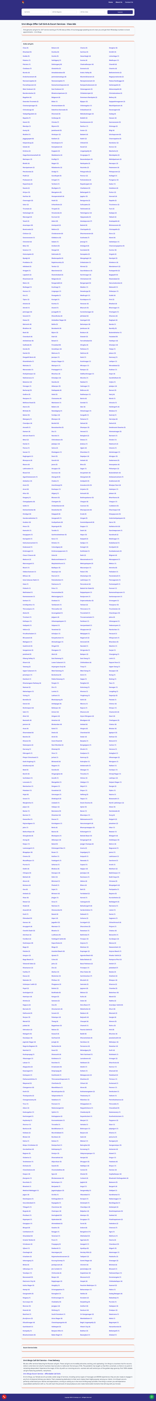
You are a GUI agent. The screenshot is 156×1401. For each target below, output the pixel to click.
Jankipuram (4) (57, 1265)
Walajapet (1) (85, 634)
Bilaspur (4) (113, 980)
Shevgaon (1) (56, 650)
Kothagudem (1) (57, 1199)
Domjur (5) (55, 1153)
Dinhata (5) (27, 1166)
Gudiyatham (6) (57, 522)
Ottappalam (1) (85, 1104)
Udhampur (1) (28, 1269)
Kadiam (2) (55, 139)
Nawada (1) (84, 860)
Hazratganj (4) (57, 1252)
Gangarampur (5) (115, 1145)
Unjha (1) (112, 382)
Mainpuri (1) (56, 366)
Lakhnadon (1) (28, 469)
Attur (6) (26, 493)
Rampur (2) (84, 370)
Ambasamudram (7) (116, 477)
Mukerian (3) (56, 976)
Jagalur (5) (84, 196)
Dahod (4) (112, 423)
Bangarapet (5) (85, 283)
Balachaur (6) (114, 993)
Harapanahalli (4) (58, 196)
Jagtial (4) (83, 1182)
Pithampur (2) (114, 469)
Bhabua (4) (55, 869)
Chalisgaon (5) (114, 720)
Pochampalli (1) (114, 584)
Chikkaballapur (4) (115, 1281)
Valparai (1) (56, 625)
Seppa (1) (83, 679)
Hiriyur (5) (26, 192)
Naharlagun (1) (28, 691)
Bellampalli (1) (114, 1331)
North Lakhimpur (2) (116, 803)
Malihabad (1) (28, 592)
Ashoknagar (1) (114, 452)
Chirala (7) (55, 122)
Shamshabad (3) (57, 275)
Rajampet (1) (27, 1219)
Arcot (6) (26, 489)
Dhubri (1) (83, 749)
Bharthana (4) (114, 498)
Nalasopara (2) (28, 745)
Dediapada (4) (56, 390)
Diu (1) (54, 431)
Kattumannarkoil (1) (30, 543)
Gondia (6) (55, 770)
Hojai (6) (26, 794)
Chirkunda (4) (56, 1273)
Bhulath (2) (84, 980)
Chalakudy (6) (85, 1112)
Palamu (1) (26, 60)
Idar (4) (82, 407)
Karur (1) (55, 539)
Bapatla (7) (27, 118)
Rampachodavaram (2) (88, 85)
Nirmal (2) (83, 266)
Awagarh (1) (84, 1244)
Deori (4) (112, 716)
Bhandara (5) (113, 642)
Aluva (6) (83, 1087)
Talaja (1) (112, 349)
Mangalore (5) (56, 192)
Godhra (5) (26, 394)
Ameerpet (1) (84, 1203)
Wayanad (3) (27, 1083)
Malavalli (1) (113, 287)
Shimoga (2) (113, 126)
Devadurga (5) (85, 291)
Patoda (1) (112, 700)
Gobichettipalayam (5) (117, 518)
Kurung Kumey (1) (58, 1261)
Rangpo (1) (55, 1232)
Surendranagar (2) (86, 312)
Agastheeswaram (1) (30, 477)
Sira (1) (25, 295)
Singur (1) (112, 1158)
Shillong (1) (56, 1310)
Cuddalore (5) (114, 506)
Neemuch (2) (113, 444)
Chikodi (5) (84, 143)
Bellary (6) (112, 97)
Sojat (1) (54, 889)
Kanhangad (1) (28, 1116)
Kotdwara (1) (56, 1058)
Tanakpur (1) (27, 1273)
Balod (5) (55, 844)
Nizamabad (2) (114, 279)
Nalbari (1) (113, 766)
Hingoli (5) (55, 646)
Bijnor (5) (55, 332)
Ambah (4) (84, 460)
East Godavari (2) (58, 89)
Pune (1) (54, 1240)
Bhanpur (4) (56, 419)
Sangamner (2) (28, 650)
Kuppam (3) (56, 151)
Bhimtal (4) (113, 1265)
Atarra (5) (26, 407)
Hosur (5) (26, 526)
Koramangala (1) (115, 1277)
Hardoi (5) (26, 353)
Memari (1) (84, 1141)
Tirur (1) (25, 1104)
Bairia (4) (83, 398)
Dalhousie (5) (27, 1013)
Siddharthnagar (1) (87, 374)
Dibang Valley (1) (29, 658)
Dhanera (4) (113, 316)
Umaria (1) (113, 448)
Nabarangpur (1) (115, 1199)
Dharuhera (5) (85, 926)
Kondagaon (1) (57, 823)
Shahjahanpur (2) (29, 374)
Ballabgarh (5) (114, 902)
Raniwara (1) (84, 877)
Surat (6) (83, 1223)
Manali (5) (26, 1021)
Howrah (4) (27, 1310)
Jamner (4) (26, 724)
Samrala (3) (84, 984)
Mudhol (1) (26, 134)
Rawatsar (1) (84, 931)
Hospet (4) (83, 1281)
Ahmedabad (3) (57, 1223)
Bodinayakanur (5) (87, 498)
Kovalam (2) (84, 1298)
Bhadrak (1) (27, 1186)
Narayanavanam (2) (87, 81)
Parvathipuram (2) (29, 85)
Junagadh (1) (56, 312)
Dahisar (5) (113, 737)
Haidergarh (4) (114, 407)
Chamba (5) (113, 988)
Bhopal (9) (26, 1228)
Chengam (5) (56, 502)
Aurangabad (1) (57, 613)
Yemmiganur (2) (86, 213)
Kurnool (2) (55, 217)
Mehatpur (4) (113, 1042)
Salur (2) (26, 205)
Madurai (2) (27, 559)
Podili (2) (26, 176)
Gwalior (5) (55, 1228)
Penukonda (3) (28, 172)
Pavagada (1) (56, 295)
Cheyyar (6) (84, 502)
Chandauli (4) (27, 337)
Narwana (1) (113, 906)
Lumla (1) (55, 691)
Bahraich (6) (27, 324)
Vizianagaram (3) (86, 89)
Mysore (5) (55, 126)
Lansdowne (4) (85, 1058)
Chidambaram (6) (58, 506)
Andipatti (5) (84, 481)
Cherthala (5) (56, 1083)
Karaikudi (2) (113, 535)
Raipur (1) (26, 844)
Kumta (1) (55, 304)
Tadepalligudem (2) (29, 114)
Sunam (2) (55, 1013)
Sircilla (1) (55, 1195)
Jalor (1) (25, 827)
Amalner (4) (56, 720)
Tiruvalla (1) (56, 1125)
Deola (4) (55, 733)
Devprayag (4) (56, 1071)
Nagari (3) (55, 163)
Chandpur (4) (27, 423)
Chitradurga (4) (28, 110)
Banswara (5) (56, 811)
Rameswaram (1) (29, 596)
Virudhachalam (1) (29, 634)
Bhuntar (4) (113, 1034)
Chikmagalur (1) (86, 106)
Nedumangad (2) (58, 1108)
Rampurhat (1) (57, 1145)
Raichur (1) (84, 126)
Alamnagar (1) (114, 1252)
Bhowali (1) (113, 1269)
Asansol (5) (113, 1285)
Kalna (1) (26, 1141)
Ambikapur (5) (114, 840)
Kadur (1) (112, 184)
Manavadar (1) (28, 370)
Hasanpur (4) (56, 572)
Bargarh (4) (113, 1186)
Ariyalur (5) (84, 489)
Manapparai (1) (114, 559)
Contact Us (129, 2)
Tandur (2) (55, 266)
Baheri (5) (26, 415)
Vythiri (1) (55, 1112)
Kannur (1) (113, 1067)
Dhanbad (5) (27, 52)
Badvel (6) (83, 225)
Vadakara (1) (56, 1100)
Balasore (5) (113, 1182)
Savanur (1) (27, 250)
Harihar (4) (26, 196)
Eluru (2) (112, 234)
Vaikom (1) (113, 1096)
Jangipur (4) (56, 1306)
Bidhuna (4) (84, 390)
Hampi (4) (26, 1290)
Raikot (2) (55, 988)
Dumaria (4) (84, 68)
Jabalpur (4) (56, 444)
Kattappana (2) (57, 1116)
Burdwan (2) (56, 1137)
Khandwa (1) (84, 452)
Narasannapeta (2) (29, 81)
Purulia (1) (112, 1302)
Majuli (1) (83, 786)
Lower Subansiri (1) (58, 662)
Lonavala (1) (27, 782)
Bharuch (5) (84, 308)
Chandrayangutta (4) (59, 1322)
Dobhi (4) (26, 869)
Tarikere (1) (55, 184)
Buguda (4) (27, 1211)
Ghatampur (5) (85, 576)
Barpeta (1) (84, 741)
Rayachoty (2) (27, 184)
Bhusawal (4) (27, 638)
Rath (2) (83, 555)
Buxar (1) (55, 852)
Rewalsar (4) (113, 1046)
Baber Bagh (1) (57, 1335)
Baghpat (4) (113, 320)
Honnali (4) (113, 196)
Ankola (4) (26, 304)
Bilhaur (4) (26, 576)
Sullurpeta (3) (85, 205)
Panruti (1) (55, 576)
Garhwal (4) (56, 1038)
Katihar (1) (55, 856)
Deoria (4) (112, 1240)
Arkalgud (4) (84, 246)
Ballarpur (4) (56, 708)
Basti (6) (26, 332)
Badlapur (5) (56, 568)
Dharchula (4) (114, 1063)
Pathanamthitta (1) (30, 1079)
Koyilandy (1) (27, 1120)
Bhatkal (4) (113, 304)
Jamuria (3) (113, 1137)
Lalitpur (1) (113, 361)
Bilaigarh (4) (113, 836)
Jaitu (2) (54, 964)
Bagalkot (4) (27, 97)
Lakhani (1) (56, 695)
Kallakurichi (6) (114, 526)
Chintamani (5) (85, 279)
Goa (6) (25, 889)
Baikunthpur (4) (28, 832)
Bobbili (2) (83, 118)
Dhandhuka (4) (57, 316)
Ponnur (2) (84, 176)
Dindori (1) (113, 440)
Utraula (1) (113, 403)
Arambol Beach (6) (58, 951)
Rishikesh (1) (113, 1054)
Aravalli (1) (26, 427)
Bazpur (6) (55, 1277)
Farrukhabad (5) (86, 341)
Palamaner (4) (114, 167)
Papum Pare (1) (114, 662)
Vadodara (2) (113, 1223)
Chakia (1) (55, 481)
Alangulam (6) (85, 477)
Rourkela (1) (27, 1182)
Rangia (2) (112, 786)
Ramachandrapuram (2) (60, 85)
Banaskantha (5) (57, 427)
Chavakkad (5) (114, 1108)
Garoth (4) (55, 460)
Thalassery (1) (85, 1096)
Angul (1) (83, 1186)
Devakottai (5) (57, 510)
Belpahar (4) (84, 1211)
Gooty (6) (26, 130)
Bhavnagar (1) (114, 308)
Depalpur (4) (84, 456)
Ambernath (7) (85, 766)
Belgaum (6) (56, 97)
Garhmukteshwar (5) (59, 535)
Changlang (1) (114, 654)
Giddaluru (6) (56, 238)
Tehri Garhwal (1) (86, 1054)
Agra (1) (112, 1232)
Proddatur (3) (27, 262)
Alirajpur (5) (113, 456)
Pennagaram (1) (115, 580)
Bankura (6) (27, 1129)
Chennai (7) (113, 1228)
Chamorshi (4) (114, 712)
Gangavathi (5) (28, 1294)
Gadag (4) (112, 114)
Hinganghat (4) (57, 774)
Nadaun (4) (84, 1013)
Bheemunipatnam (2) (59, 93)
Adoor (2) (26, 1108)
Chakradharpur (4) (87, 64)
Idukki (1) (83, 1067)
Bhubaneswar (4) (58, 1178)
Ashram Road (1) (29, 436)
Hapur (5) (83, 535)
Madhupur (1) (114, 60)
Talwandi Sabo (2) (29, 964)
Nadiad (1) (84, 382)
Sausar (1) (26, 452)
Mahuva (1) (56, 353)
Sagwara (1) (113, 918)
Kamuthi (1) (27, 530)
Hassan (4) (112, 118)
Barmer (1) (26, 815)
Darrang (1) (27, 749)
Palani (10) (84, 572)
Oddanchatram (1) (29, 572)
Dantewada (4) (114, 811)
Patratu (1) (26, 64)
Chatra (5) (83, 48)
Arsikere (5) (56, 246)
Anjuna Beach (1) (115, 951)
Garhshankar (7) (86, 976)
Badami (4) (84, 134)
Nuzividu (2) (84, 167)
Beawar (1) (113, 832)
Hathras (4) (84, 353)
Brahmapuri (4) (28, 708)
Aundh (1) (55, 778)
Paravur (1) (113, 1087)
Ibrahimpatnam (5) (116, 1211)
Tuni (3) (111, 209)
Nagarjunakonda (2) (116, 77)
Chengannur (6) (28, 1087)
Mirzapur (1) (84, 366)
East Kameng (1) (57, 658)
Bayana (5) (113, 894)
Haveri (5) (26, 122)
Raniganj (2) (113, 1141)
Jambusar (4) (84, 328)
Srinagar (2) (113, 1058)
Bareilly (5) (113, 328)
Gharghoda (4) (28, 836)
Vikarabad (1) (85, 1195)
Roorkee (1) (56, 1063)
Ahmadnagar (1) (57, 642)
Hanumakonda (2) (115, 283)
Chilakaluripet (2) (86, 93)
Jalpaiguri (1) (113, 1129)
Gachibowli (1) (28, 1327)
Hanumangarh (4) (86, 823)
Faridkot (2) (27, 939)
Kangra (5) (55, 997)
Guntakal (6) (84, 250)
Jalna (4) (112, 617)
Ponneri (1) (113, 588)
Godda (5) (26, 56)
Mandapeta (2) (114, 155)
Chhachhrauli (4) (115, 922)
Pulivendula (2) (85, 180)
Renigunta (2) (85, 200)
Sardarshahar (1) (86, 910)
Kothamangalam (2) (87, 1091)
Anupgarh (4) (27, 926)
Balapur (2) (84, 654)
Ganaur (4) (26, 922)
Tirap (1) (83, 667)
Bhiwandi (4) (56, 762)
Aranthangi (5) (57, 485)
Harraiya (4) (113, 419)
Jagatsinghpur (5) (58, 1190)
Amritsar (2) (27, 935)
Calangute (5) (85, 902)
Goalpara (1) (84, 753)
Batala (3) (112, 972)
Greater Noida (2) (29, 1240)
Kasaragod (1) (28, 1071)
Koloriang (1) (84, 687)
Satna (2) (55, 448)
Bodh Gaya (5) (114, 877)
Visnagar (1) (27, 386)
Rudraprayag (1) (28, 1054)
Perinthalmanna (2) (116, 1100)
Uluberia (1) (27, 1158)
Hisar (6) (26, 898)
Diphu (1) (112, 790)
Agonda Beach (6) (86, 955)
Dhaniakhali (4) (57, 1158)
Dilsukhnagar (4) (29, 1322)
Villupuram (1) (114, 638)
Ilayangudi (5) (56, 526)
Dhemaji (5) (56, 749)
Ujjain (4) (83, 448)
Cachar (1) (112, 745)
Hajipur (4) (84, 869)
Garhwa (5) (84, 52)
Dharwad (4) (56, 114)
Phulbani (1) (27, 1215)
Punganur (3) (113, 180)
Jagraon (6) (84, 988)
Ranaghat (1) (56, 1294)
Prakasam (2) (27, 180)
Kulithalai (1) (85, 551)
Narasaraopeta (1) (58, 81)
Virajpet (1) (27, 271)
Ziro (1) (54, 687)
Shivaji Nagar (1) (115, 774)
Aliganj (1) (55, 493)
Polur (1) (55, 588)
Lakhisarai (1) (114, 856)
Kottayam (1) (27, 1075)
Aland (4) (112, 238)
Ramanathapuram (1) (117, 592)
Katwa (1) (55, 1141)
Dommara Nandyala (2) (88, 97)
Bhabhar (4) (27, 328)
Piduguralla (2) (85, 172)
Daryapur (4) (113, 671)
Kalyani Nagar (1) (115, 782)
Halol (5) (54, 394)
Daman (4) (26, 431)
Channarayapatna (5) (116, 246)
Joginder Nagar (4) (29, 1042)
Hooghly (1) (56, 1285)
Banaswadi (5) (28, 1277)
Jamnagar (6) (27, 312)
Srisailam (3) (27, 1257)
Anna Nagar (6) (57, 1318)
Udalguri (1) (84, 782)
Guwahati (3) (56, 790)
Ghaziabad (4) (28, 1236)
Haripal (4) (84, 1158)
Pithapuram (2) (114, 172)
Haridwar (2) (84, 1042)
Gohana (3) (84, 918)
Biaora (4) (26, 464)
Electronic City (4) (29, 1281)
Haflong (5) (84, 794)
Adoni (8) (55, 221)
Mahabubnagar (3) (87, 114)
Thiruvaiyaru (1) (28, 609)
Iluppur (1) (84, 526)
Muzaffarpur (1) (28, 860)
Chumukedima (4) (58, 1170)
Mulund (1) (113, 741)
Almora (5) (112, 1021)
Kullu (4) (83, 997)
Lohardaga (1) (114, 56)
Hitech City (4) (85, 1327)
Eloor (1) (112, 1125)
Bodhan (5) (84, 1331)
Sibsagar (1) (84, 770)
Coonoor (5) (84, 506)
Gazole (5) (55, 1166)
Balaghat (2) (84, 436)
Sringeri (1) (55, 180)
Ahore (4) (26, 881)
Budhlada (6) (56, 993)
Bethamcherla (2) (115, 73)
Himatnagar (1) (85, 411)
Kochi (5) (26, 1091)
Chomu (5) (26, 856)
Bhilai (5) (26, 1265)
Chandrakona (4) (29, 1170)
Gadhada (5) (27, 345)
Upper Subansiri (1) (29, 671)
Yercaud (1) (113, 634)
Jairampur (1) (27, 675)
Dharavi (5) (27, 741)
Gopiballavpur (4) (115, 1174)
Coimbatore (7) (28, 1232)
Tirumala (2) (27, 209)
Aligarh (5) (112, 1248)
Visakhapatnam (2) (116, 1219)
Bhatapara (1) (56, 836)
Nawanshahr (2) (115, 947)
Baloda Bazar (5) (86, 836)
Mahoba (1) (27, 366)
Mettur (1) (112, 563)
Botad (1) (55, 341)
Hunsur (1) (26, 291)
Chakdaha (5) (56, 1302)
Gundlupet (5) (56, 176)
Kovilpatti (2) (113, 547)
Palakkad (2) (113, 1075)
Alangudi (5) (56, 477)
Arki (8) (111, 1030)
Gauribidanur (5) (86, 271)
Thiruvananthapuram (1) (61, 1079)
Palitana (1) (84, 349)
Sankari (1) (26, 601)
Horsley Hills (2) (85, 1252)
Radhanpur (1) (85, 394)
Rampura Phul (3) (115, 959)
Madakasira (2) (57, 155)
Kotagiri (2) (84, 547)
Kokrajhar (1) (85, 762)
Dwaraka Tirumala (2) (30, 102)
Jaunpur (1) (55, 357)
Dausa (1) (55, 819)
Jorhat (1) (55, 757)
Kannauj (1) (113, 357)
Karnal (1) (83, 898)
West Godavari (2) (29, 89)
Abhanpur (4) (56, 840)
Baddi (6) (83, 1034)
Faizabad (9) (113, 337)
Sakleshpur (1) (114, 242)
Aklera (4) (83, 881)
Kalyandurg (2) (28, 143)
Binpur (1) (112, 1166)
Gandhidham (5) (115, 378)
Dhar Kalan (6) (85, 972)
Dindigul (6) (27, 514)
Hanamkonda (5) (115, 1327)
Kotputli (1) (84, 856)
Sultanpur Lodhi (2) (30, 984)
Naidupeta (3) (85, 163)
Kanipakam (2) (57, 147)
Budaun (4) (84, 332)
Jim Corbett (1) (57, 1269)
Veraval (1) (84, 431)
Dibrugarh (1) (27, 753)
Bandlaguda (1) (114, 1203)
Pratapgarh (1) (57, 370)
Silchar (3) (83, 778)
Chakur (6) (112, 724)
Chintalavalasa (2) (115, 93)
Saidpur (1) (84, 543)
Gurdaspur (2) (114, 939)
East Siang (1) (85, 658)
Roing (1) (112, 675)
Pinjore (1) (112, 926)
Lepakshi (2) (27, 275)
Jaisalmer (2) (113, 823)
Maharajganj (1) (57, 596)
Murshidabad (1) (57, 1133)
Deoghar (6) (113, 48)
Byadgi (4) (26, 258)
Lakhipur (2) (113, 778)
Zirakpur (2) (113, 1310)
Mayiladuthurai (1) (58, 563)
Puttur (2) (112, 192)
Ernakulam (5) (57, 1067)
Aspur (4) (55, 918)
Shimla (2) (26, 1001)
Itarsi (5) (55, 456)
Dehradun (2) (27, 1030)
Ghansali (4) (113, 1071)
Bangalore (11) (85, 1232)
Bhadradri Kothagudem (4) (118, 1178)
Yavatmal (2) (56, 630)
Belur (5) (26, 246)
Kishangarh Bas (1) (58, 848)
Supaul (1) (83, 865)
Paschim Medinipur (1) (88, 1285)
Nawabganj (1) (57, 411)
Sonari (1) (26, 799)
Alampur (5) (84, 1215)
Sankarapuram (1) (115, 596)
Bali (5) (82, 889)
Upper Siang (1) (114, 667)
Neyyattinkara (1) (86, 1108)
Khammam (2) (28, 279)
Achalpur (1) (56, 634)
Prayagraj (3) (56, 1244)
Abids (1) (112, 1318)
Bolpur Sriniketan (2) (30, 1145)
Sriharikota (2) (57, 205)
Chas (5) (25, 48)
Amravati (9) (84, 642)
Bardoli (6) (55, 423)
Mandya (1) (27, 126)
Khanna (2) (113, 984)
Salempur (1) (113, 489)
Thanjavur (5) (114, 605)
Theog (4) (55, 1021)
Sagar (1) (83, 469)
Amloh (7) (112, 964)
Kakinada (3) (56, 254)
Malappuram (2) (86, 1075)
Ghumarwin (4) (57, 1009)
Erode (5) (83, 514)
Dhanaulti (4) (56, 1054)
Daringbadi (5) (57, 1215)
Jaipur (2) (26, 807)
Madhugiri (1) (85, 295)
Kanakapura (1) (57, 143)
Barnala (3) (27, 1009)
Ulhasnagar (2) (114, 757)
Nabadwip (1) (114, 1298)
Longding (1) (113, 691)
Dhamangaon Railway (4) (32, 683)
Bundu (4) (26, 73)
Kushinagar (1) (85, 361)
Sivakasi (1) (56, 601)
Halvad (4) (83, 423)
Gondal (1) (84, 403)
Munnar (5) (27, 1306)
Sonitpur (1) (113, 770)
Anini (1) (83, 675)
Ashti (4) (83, 700)
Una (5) (54, 1005)
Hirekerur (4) (113, 262)
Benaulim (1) (113, 935)
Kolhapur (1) (27, 621)
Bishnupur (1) (85, 1129)
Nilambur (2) (84, 1100)
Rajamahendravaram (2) (60, 1257)
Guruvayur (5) (28, 1302)
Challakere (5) (85, 188)
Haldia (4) (83, 1294)
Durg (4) (112, 815)
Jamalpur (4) (84, 873)
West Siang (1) (85, 671)
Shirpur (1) (113, 708)
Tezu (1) (111, 683)
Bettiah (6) (26, 877)
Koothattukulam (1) (116, 1116)
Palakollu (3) (113, 1257)
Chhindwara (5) (57, 440)
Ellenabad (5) (27, 918)
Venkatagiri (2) (28, 213)
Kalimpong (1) (57, 1149)
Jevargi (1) (83, 242)
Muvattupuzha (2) (58, 1091)
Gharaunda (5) (57, 910)
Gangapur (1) (27, 1223)
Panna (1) (26, 448)
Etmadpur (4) (56, 378)
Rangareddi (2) (57, 283)
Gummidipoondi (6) (87, 522)
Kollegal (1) (113, 176)
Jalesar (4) (112, 493)
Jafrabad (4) (84, 316)
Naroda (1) (55, 436)
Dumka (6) (55, 52)
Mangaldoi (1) (56, 782)
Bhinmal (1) (56, 881)
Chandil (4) (113, 64)
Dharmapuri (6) (114, 510)
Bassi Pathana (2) (86, 964)
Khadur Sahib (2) (115, 955)
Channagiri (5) (28, 200)
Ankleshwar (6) (28, 341)
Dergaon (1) (56, 786)
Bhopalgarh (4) (114, 885)
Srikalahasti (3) (85, 110)
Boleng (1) (112, 679)
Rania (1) (112, 914)
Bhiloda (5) (26, 411)
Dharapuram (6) (86, 510)
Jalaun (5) (112, 353)
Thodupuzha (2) (28, 1096)
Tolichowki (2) (85, 209)
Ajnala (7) (55, 955)
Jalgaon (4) (55, 617)
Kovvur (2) (112, 147)
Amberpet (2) (113, 1207)
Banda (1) (112, 324)
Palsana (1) (84, 419)
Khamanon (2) (28, 968)
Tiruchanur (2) (114, 205)
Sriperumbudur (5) (86, 601)
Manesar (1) (56, 926)
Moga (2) (55, 947)
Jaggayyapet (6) (28, 139)
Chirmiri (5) (84, 1265)
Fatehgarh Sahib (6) (59, 939)
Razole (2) (26, 188)
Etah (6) (54, 337)
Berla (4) (54, 827)
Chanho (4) (113, 68)
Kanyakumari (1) (58, 638)
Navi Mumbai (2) (57, 745)
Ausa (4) (25, 728)
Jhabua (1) (83, 444)
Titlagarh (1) (27, 1207)
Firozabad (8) (56, 345)
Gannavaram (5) (115, 122)
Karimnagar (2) (85, 275)
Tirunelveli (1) (85, 613)
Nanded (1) (84, 646)
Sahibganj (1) (56, 60)
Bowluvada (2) (28, 229)
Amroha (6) (113, 568)
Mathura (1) (113, 1236)
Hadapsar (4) (113, 1306)
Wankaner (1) (56, 403)
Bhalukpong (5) (57, 700)
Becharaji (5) (27, 390)
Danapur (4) (56, 873)
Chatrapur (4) (56, 1211)
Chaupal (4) (84, 1021)
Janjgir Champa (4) (87, 844)
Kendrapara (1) (28, 1199)
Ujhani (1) (26, 1248)
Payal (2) (26, 988)
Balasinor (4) (27, 382)
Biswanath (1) (114, 799)
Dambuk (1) (27, 679)
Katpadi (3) (84, 539)
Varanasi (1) (56, 1236)
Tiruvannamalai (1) (87, 617)
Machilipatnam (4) (115, 106)
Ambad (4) (83, 724)
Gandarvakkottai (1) (30, 518)
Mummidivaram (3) (87, 77)
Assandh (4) (27, 910)
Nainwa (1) (55, 906)
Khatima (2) (84, 1079)
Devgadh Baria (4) (29, 357)
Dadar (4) (83, 737)
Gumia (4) (83, 60)
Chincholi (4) (27, 242)
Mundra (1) (84, 378)
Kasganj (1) (27, 498)
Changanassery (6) (29, 1100)
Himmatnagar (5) (115, 431)
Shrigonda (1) (85, 650)
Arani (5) (26, 485)
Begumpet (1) (114, 1322)
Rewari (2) (26, 902)
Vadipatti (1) (27, 625)
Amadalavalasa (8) (58, 73)
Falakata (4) (113, 1162)
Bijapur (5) (84, 102)
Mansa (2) (112, 943)
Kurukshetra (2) (114, 898)
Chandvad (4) (85, 733)
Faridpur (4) (56, 415)
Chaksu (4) (113, 931)
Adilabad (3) (27, 266)
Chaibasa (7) (27, 68)
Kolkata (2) (27, 1133)
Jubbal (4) (26, 1026)
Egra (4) (54, 1174)
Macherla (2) (113, 151)
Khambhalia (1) (28, 361)
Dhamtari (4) (56, 815)
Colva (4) (55, 959)
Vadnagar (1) (84, 386)
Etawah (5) (84, 337)
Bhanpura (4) (27, 460)
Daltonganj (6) (57, 64)
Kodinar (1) (113, 370)
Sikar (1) (112, 827)
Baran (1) (83, 811)
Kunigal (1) (55, 299)
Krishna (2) (27, 151)
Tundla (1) (55, 530)
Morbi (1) (112, 398)
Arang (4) (26, 840)
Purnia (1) (26, 865)
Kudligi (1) (55, 159)
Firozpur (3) (84, 939)
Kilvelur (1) (55, 543)
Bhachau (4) (56, 374)
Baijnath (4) (84, 1017)
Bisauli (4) (26, 473)
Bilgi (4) (111, 130)
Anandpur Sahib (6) (116, 1005)
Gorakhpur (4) (57, 349)
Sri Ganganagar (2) (87, 1314)
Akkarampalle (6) (115, 89)
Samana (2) (56, 1001)
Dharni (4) (26, 662)
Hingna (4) (84, 728)
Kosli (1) (25, 914)
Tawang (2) (27, 667)
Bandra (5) (26, 737)
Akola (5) (26, 613)
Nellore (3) (55, 229)
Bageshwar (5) (57, 1026)
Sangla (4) (112, 1017)
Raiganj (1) (26, 1298)
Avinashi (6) (84, 493)
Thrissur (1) (113, 1079)
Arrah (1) (112, 865)
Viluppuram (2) (85, 630)
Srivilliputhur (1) (28, 605)
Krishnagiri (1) (28, 551)
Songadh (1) (84, 415)
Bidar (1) (55, 102)
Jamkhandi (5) (57, 130)
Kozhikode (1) (56, 1075)
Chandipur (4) (85, 1207)
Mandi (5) (112, 997)
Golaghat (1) (113, 753)
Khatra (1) (112, 1133)
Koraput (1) (84, 1199)
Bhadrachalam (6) (29, 1335)
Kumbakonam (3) (115, 551)
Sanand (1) (26, 316)
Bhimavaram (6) (115, 225)
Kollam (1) (83, 1071)
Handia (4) (55, 382)
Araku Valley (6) (85, 73)
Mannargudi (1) (28, 563)
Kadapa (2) (113, 213)
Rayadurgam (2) (86, 184)
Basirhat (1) (27, 1314)
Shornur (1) (27, 1125)
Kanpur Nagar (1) (58, 361)
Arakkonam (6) (114, 481)
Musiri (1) (26, 568)
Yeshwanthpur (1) (115, 1273)
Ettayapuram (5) (115, 514)
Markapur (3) (27, 159)
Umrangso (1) (56, 794)
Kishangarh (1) (85, 832)
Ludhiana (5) (56, 935)
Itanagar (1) (113, 687)
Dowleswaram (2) (86, 122)
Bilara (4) (83, 885)
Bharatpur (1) (85, 815)
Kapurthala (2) (57, 943)
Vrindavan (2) (27, 1244)
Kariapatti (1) (27, 539)
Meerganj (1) (27, 419)
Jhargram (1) (27, 1178)
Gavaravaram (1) (29, 238)
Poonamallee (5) (57, 592)
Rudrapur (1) (56, 489)
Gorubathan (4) (28, 1149)
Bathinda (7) (84, 935)
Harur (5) (112, 522)
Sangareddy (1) (85, 1190)
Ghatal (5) (83, 1174)
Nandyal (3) (113, 258)
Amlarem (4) (113, 1149)
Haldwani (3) (84, 1063)
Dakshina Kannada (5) (60, 110)
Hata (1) (25, 584)
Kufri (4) (112, 1050)
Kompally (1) (27, 1331)
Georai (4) (26, 704)
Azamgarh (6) (85, 320)
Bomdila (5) (27, 700)
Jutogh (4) (55, 1042)
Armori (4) (55, 712)
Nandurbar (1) (114, 630)
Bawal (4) (55, 914)
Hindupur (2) (56, 134)
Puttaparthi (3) (114, 271)
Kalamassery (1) (114, 1112)
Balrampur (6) (85, 324)
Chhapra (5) (27, 873)
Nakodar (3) (27, 980)
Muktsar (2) (84, 947)
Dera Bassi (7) (85, 1005)
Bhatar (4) (26, 1137)
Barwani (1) (113, 436)
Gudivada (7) (84, 238)
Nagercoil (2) (84, 638)
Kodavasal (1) (27, 547)
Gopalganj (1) (85, 852)
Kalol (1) (83, 357)
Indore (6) (83, 1228)
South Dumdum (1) (58, 1314)
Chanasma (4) (56, 398)
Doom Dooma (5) (86, 803)
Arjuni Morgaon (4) (87, 716)
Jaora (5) (54, 464)
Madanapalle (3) (57, 258)
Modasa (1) (113, 411)
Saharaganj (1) (28, 1261)
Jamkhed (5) (27, 654)
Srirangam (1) (114, 601)
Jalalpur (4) (113, 386)
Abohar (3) (55, 972)
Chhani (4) (84, 1083)
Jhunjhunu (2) (28, 1318)
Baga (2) (26, 947)
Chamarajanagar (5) (30, 106)
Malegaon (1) (27, 642)
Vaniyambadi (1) (86, 625)
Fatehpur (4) (113, 341)
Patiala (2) (26, 951)
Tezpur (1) (83, 799)
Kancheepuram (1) (115, 530)
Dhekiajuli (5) (56, 799)
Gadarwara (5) (114, 460)
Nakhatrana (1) (28, 378)
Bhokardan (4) (57, 724)
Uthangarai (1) (114, 621)
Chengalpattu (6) (29, 502)
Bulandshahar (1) (115, 332)
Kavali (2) (83, 147)
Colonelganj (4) (57, 547)
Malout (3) (84, 993)
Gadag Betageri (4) (115, 1294)
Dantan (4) (113, 1170)
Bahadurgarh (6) (86, 906)
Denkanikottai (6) (29, 510)
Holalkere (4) (113, 188)
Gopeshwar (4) (85, 1273)
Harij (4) (112, 394)
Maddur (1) (84, 287)
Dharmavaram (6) (86, 234)
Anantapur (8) (28, 225)
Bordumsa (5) (56, 675)
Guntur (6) (112, 250)
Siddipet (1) (113, 1190)
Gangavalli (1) (56, 518)
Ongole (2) (112, 254)
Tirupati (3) (55, 209)
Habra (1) (112, 1290)
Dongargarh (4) (85, 840)
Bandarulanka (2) (29, 93)
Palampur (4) (56, 1017)
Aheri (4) (26, 716)
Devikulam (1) (114, 1091)
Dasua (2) (26, 976)
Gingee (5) (83, 518)
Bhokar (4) (112, 728)
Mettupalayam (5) (86, 563)
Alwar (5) (112, 807)
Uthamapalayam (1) (59, 621)
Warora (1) (84, 704)
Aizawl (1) (112, 1153)
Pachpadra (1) (114, 889)
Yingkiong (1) (85, 695)
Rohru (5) (112, 1026)
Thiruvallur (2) (57, 609)
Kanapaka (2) (85, 254)
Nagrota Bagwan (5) (30, 1046)
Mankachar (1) (28, 786)
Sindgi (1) (55, 172)
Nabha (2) (112, 1001)
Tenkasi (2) (84, 605)
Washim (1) (113, 646)
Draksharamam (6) (29, 77)
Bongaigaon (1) (85, 745)
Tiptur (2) (26, 299)
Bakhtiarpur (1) (114, 873)
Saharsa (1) (55, 865)
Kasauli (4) (55, 1034)
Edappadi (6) (56, 514)
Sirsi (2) (111, 299)
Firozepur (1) (84, 968)
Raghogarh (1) (28, 456)
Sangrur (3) (27, 955)
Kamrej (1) (112, 415)
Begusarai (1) (113, 848)
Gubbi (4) (112, 295)
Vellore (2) (26, 630)
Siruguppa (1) (85, 155)
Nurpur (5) (26, 1017)
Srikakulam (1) (85, 262)
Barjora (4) (84, 1133)
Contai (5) (83, 1170)
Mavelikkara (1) (57, 1087)
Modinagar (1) (114, 539)
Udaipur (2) (55, 807)
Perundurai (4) (85, 584)
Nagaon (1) (55, 766)
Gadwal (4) (113, 1215)
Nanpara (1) (27, 398)
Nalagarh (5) (27, 1034)
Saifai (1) (26, 506)
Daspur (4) (26, 1174)
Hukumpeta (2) (28, 254)
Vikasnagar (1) (28, 1058)
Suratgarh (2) (85, 922)
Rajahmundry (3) (58, 262)
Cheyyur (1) (113, 502)
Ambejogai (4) (56, 704)
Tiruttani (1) (27, 617)
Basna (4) (55, 832)
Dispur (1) (83, 790)
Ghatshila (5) (56, 68)
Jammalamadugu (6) (59, 77)
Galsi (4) (83, 1137)
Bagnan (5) (27, 1153)
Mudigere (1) (56, 188)
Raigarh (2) (113, 819)
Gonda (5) (26, 349)
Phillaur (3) (55, 980)
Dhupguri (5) (84, 1162)
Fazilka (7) (26, 972)
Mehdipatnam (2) (115, 159)
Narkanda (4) (56, 1046)
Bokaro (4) (55, 48)
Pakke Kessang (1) (58, 679)
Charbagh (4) (27, 1252)
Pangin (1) (55, 683)
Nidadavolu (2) (57, 167)
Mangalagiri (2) (85, 258)
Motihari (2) (113, 869)
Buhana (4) (27, 885)
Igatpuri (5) (113, 733)
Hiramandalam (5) (58, 106)
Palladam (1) (113, 572)
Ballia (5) (55, 324)
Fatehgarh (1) (56, 860)
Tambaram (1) (56, 605)
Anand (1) (55, 308)
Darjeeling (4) (85, 1302)
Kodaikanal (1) (114, 543)
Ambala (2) (26, 894)
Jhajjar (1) (55, 898)
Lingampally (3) (85, 151)
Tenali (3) (26, 221)
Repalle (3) (112, 200)
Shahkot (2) (113, 976)
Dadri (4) (83, 530)
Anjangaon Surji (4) (58, 667)
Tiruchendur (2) (114, 609)
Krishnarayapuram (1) (59, 551)
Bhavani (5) (56, 498)
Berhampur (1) (57, 1182)
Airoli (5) (55, 737)
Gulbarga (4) (56, 118)
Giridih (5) (112, 52)
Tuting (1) (26, 695)
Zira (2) (54, 968)
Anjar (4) (112, 374)
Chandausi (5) (114, 1244)
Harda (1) (26, 444)
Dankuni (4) (84, 1310)
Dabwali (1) (84, 914)
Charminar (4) (56, 1207)
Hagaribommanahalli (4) (31, 155)
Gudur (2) (83, 130)
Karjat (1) (112, 650)
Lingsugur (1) (56, 291)
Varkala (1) (84, 1125)
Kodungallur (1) (28, 1112)
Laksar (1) (26, 1063)
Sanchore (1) (113, 860)
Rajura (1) (83, 708)
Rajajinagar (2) (57, 1281)
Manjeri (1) (84, 1120)
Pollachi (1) (27, 588)
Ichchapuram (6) (115, 134)
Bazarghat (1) (85, 1335)
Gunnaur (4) (56, 473)
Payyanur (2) (113, 1120)
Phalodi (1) (55, 885)
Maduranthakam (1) (59, 559)
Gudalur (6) (27, 522)
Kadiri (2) (83, 139)
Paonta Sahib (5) (86, 1030)
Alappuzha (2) (28, 1067)
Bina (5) (83, 464)
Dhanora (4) (84, 712)
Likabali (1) (55, 803)
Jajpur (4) (26, 1195)
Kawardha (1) (27, 819)
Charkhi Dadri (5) (29, 931)
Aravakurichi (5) (86, 485)
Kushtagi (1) (56, 287)
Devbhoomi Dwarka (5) (117, 427)
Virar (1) (54, 753)
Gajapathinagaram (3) (117, 102)
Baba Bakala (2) (85, 959)
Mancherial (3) (57, 271)
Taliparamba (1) (57, 1096)
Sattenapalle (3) (114, 85)
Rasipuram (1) (85, 596)
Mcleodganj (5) (85, 1050)
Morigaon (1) (113, 762)
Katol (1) (55, 728)
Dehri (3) (55, 877)
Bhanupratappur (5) (87, 827)
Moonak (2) (113, 1013)
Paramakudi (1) (114, 576)
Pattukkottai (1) (57, 580)
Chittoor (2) (27, 234)
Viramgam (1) (114, 312)
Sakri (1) (26, 712)
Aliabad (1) (113, 1335)
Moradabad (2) (114, 366)
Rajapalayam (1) (86, 592)
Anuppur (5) (56, 469)
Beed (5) (25, 770)
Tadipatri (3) (84, 1257)
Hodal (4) (26, 906)
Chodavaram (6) (57, 234)
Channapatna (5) (115, 139)
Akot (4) (54, 654)
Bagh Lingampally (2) (88, 1322)
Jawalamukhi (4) (115, 1038)
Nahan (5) (55, 1030)
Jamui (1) (112, 852)
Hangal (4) (55, 250)
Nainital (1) (27, 1050)
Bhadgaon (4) (85, 720)
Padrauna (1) (56, 584)
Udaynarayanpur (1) (87, 1153)
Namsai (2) (26, 687)
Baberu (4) (55, 407)
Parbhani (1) (84, 621)
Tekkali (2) (112, 217)
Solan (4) (83, 1001)
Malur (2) (26, 283)
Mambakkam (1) (86, 1318)
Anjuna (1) (84, 943)
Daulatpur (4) (27, 1038)
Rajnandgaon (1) (29, 823)
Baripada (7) (56, 1186)
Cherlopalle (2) (85, 229)
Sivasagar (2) (113, 1261)
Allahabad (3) (85, 1236)
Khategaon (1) (57, 452)
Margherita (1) (28, 803)
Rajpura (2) (27, 1005)
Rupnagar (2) (85, 951)
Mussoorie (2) (85, 1277)
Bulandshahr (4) (115, 473)
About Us (119, 2)
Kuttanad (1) (113, 1083)
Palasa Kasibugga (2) (116, 81)
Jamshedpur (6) (85, 1269)
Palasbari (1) (27, 790)
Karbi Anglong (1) (29, 762)
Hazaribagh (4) (85, 56)
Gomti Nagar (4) (86, 1261)
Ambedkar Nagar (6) (59, 320)
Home (111, 2)
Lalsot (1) (112, 910)
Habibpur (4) (84, 1166)
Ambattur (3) (27, 481)
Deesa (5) (26, 320)
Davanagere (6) (114, 110)
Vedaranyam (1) (114, 625)
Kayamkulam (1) (86, 1116)
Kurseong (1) (84, 1149)
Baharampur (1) (86, 1290)
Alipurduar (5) (56, 1162)
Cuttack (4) (84, 1178)
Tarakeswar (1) (28, 1162)
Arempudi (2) (56, 225)
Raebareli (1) (56, 1248)
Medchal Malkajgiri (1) (31, 1190)
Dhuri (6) (112, 1009)
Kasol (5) (55, 1050)
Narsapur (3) (113, 163)
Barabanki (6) (56, 328)
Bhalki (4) (26, 163)
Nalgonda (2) (56, 279)
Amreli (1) (26, 308)
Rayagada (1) (56, 1203)
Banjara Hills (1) (57, 1331)
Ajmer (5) (83, 807)
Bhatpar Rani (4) (115, 485)
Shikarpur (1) (113, 291)
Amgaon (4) (56, 716)
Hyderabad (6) (56, 1219)
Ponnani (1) (56, 1104)
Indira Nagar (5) (28, 1285)
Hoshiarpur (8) (28, 943)
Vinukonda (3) (57, 213)
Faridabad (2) (85, 894)
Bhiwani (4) (56, 894)
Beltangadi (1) (85, 192)
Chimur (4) (113, 704)
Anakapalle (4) (114, 221)
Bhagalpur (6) (27, 852)
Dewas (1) (83, 440)
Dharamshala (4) (86, 1038)
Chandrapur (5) (114, 613)
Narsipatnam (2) (28, 167)
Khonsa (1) (84, 691)
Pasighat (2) (84, 683)
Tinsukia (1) (84, 774)
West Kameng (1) (58, 671)
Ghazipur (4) (113, 345)
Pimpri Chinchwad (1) (30, 757)
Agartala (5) (84, 1240)
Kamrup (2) (84, 757)
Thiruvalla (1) (114, 1104)
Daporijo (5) (113, 695)
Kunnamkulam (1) (58, 1120)
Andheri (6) (84, 1306)
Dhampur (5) (84, 427)
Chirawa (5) (113, 881)
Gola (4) (54, 555)
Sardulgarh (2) (28, 993)
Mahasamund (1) (86, 819)
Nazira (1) (112, 794)
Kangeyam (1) (28, 535)
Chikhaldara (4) (85, 662)
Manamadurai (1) (86, 559)
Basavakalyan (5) (86, 159)
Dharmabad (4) (28, 733)
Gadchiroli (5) (27, 646)
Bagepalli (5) (113, 275)
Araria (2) (83, 848)
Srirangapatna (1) (58, 1290)
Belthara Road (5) (29, 403)
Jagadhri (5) (56, 922)
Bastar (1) (26, 811)
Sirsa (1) (54, 902)
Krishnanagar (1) (58, 1298)
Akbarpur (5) (56, 386)
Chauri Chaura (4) (29, 555)
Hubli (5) (55, 200)
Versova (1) (113, 749)
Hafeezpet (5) (56, 1327)
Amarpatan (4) (114, 464)
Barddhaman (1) (57, 1129)
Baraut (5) (112, 390)
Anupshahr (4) (85, 473)
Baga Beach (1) (28, 959)
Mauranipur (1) (85, 568)
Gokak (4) (26, 147)
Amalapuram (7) (86, 221)
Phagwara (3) (56, 984)
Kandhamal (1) (114, 1195)
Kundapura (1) (85, 299)
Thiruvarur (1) (85, 609)
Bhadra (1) (55, 931)
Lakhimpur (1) (85, 580)
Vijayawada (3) (85, 217)
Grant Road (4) (57, 741)
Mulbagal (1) (27, 287)
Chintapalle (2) (114, 229)
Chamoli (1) (84, 1026)
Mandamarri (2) (114, 266)
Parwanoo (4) (85, 1046)
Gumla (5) (55, 56)
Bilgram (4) (113, 555)
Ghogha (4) (84, 345)
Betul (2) (26, 440)
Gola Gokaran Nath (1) (31, 580)
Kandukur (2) (113, 143)
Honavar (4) (84, 304)
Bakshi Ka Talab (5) (87, 588)
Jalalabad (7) (113, 968)
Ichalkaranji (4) (28, 766)
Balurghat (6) (85, 1145)
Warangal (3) (27, 217)
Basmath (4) (27, 720)
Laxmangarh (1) (28, 848)
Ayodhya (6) (84, 1248)
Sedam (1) (55, 242)
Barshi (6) (26, 774)
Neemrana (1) (114, 1314)
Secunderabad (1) (29, 1203)
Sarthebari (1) (27, 778)
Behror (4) (112, 844)
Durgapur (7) (84, 1219)
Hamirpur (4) (27, 997)
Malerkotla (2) (85, 1009)
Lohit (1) (112, 658)
